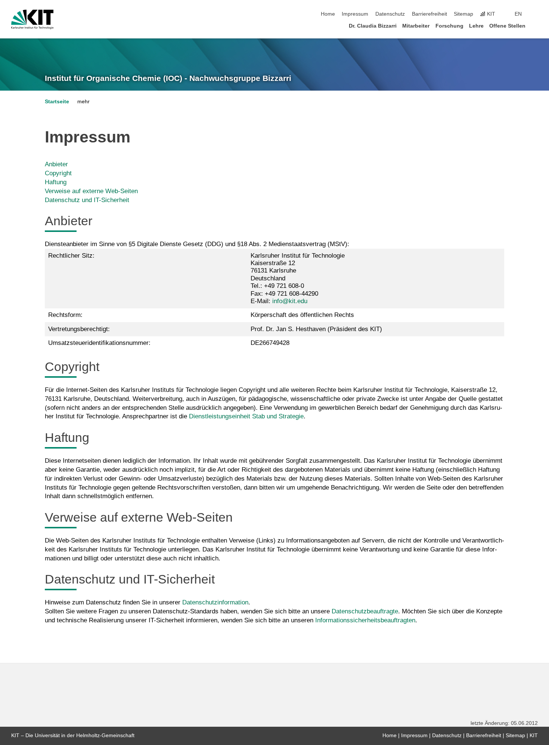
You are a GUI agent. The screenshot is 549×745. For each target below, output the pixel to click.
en (518, 14)
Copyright (58, 173)
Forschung (449, 26)
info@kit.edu (289, 301)
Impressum (355, 14)
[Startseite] (535, 25)
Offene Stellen (507, 26)
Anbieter (56, 164)
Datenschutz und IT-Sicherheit (87, 200)
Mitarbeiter (415, 26)
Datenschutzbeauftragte (365, 611)
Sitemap (463, 14)
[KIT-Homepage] (32, 19)
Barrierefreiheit (429, 14)
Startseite (57, 101)
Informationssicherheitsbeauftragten (365, 620)
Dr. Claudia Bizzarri (373, 26)
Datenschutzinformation (215, 602)
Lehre (476, 26)
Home (328, 14)
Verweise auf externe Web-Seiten (91, 191)
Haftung (55, 182)
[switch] (535, 14)
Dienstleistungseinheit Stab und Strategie (246, 416)
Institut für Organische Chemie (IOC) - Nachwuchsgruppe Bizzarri (168, 78)
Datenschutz (390, 14)
